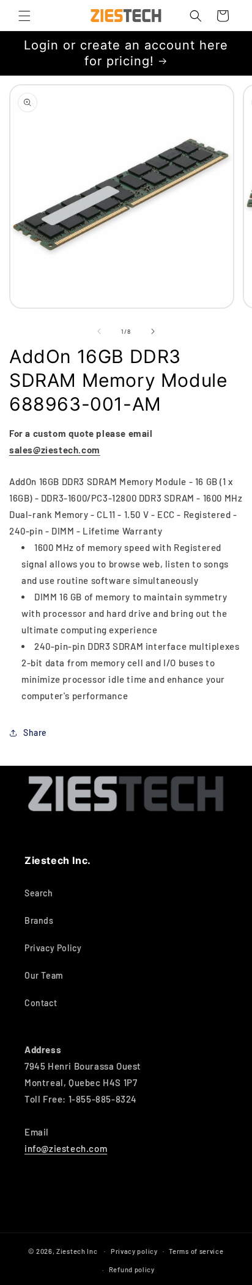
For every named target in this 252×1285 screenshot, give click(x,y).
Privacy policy (134, 1251)
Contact (40, 1003)
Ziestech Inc (76, 1250)
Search (38, 893)
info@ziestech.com (65, 1148)
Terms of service (196, 1251)
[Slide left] (99, 331)
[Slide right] (152, 331)
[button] (24, 15)
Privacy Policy (52, 948)
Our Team (44, 975)
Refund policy (132, 1269)
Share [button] (35, 732)
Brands (39, 920)
